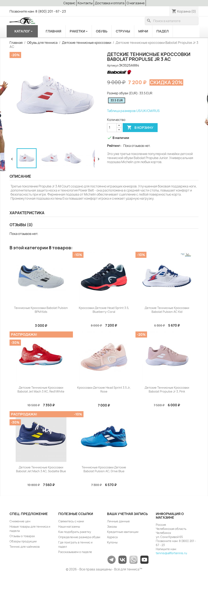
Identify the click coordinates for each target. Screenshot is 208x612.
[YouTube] (144, 559)
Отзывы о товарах (22, 536)
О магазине (136, 3)
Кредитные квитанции (122, 532)
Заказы (112, 526)
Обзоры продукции (23, 541)
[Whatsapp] (133, 559)
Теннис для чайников (25, 547)
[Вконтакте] (122, 559)
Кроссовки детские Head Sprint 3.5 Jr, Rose (104, 390)
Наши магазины (69, 526)
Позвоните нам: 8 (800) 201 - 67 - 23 (38, 11)
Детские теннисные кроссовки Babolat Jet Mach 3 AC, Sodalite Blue (41, 469)
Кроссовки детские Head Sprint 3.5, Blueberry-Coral (104, 310)
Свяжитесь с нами (71, 521)
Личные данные (118, 521)
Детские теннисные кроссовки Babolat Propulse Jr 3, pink (167, 390)
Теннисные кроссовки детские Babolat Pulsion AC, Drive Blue (104, 469)
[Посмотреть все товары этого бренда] (119, 72)
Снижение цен (20, 521)
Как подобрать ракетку (74, 532)
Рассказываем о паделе (75, 552)
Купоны (112, 542)
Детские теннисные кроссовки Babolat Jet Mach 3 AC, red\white (40, 390)
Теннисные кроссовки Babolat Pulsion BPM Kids (41, 310)
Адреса (112, 537)
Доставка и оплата (109, 3)
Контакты (85, 3)
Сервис (69, 3)
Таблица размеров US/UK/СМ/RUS (133, 111)
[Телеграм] (111, 559)
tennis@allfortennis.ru (171, 553)
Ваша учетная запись (127, 514)
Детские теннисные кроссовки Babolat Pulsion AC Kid (167, 310)
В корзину (140, 127)
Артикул (112, 65)
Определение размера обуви (79, 537)
